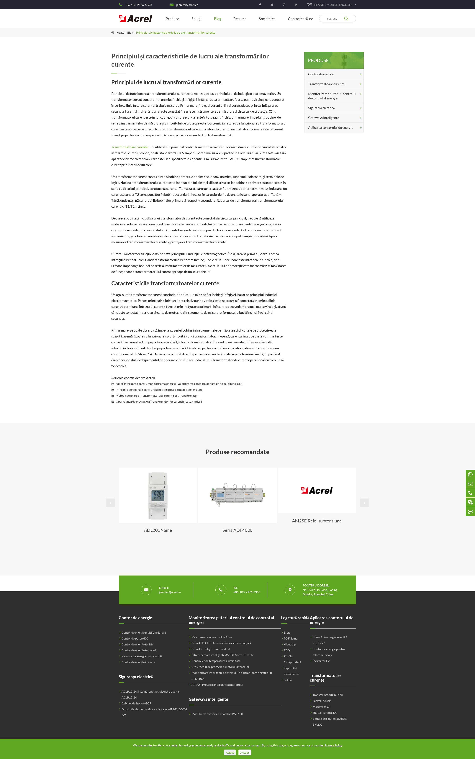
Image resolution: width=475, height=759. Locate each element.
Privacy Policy (333, 745)
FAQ (287, 650)
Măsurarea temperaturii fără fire (211, 637)
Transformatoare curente (129, 147)
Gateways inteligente (323, 118)
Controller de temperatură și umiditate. (216, 661)
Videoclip (290, 644)
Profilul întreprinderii (292, 659)
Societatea (267, 18)
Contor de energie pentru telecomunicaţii (329, 652)
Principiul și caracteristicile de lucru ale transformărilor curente (175, 32)
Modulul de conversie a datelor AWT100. (217, 714)
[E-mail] (470, 483)
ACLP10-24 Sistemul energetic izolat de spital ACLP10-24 (151, 694)
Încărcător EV (321, 661)
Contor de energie (321, 74)
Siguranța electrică (321, 108)
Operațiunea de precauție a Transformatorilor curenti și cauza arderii (159, 401)
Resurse (239, 18)
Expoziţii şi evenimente (291, 671)
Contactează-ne (300, 18)
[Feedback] (470, 511)
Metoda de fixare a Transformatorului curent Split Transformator (157, 395)
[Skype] (470, 502)
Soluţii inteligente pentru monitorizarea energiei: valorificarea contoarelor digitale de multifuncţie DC (179, 383)
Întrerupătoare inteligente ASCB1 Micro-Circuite (222, 655)
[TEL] (470, 492)
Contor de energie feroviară (139, 650)
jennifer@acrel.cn (187, 4)
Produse (172, 18)
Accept (244, 752)
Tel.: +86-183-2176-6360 (246, 590)
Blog (217, 18)
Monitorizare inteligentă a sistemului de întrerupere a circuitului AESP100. (232, 675)
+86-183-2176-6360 (138, 4)
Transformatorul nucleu (328, 694)
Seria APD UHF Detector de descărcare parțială (221, 643)
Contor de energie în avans (138, 662)
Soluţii (196, 18)
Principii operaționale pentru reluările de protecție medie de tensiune (159, 389)
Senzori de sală (322, 700)
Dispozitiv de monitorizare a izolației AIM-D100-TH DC (154, 712)
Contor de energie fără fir (137, 644)
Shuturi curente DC (325, 712)
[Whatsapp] (470, 474)
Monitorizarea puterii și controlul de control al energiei (332, 96)
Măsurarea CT (322, 706)
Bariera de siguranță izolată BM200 (330, 721)
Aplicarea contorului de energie (330, 127)
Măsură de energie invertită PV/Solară (330, 640)
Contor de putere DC (135, 638)
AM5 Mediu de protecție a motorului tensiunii (220, 666)
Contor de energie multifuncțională (144, 632)
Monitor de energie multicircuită (142, 656)
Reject (230, 752)
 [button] (110, 502)
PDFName (290, 638)
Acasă (120, 32)
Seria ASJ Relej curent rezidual (210, 649)
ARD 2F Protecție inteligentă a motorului (217, 684)
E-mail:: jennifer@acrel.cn (170, 590)
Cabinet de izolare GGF (136, 703)
